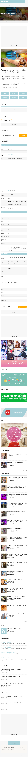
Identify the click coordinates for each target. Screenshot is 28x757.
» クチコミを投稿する (23, 307)
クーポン (23, 93)
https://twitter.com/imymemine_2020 (14, 269)
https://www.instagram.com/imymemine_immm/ (16, 274)
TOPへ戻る (14, 743)
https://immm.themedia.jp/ (12, 265)
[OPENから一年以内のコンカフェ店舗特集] (14, 446)
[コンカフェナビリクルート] (14, 401)
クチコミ (23, 97)
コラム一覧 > (24, 470)
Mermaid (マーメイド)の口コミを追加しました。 (11, 702)
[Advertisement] (14, 35)
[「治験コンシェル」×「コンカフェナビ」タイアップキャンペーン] (14, 386)
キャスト (5, 93)
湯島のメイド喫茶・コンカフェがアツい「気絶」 (17, 605)
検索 (4, 5)
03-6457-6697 (10, 154)
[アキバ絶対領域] (14, 353)
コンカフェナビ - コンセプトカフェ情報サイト (14, 755)
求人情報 (14, 97)
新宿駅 (9, 190)
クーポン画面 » (23, 135)
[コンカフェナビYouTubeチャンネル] (14, 416)
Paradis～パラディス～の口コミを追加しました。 (11, 707)
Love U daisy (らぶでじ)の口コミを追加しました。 (11, 696)
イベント (14, 93)
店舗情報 (5, 97)
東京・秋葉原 (4, 672)
